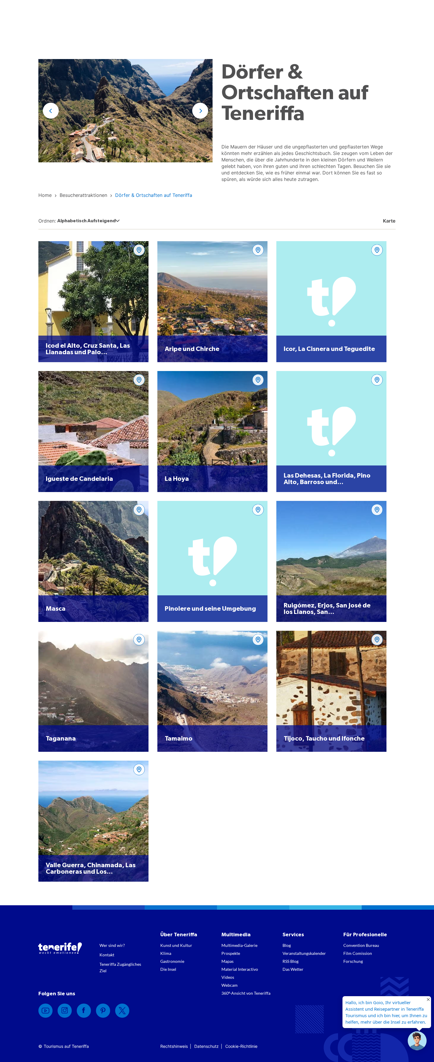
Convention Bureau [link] (361, 945)
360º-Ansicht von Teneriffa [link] (245, 993)
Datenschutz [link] (206, 1046)
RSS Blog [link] (290, 961)
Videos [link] (227, 977)
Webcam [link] (229, 985)
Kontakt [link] (106, 954)
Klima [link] (165, 953)
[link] (45, 195)
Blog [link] (287, 945)
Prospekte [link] (230, 953)
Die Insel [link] (168, 969)
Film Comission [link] (357, 953)
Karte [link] (389, 221)
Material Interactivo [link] (239, 969)
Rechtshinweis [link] (174, 1046)
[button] (51, 111)
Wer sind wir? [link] (112, 945)
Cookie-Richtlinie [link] (241, 1046)
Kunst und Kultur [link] (176, 945)
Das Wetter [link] (293, 969)
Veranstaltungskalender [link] (304, 953)
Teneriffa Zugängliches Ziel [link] (120, 967)
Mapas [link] (227, 961)
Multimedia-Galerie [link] (239, 945)
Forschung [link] (353, 961)
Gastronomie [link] (172, 961)
